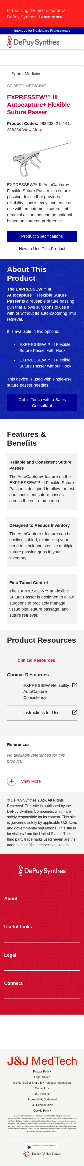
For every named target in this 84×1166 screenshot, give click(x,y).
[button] (74, 7)
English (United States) (46, 1153)
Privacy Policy (42, 1071)
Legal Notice (42, 1077)
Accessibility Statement (42, 1099)
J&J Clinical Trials (42, 1105)
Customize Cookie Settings (44, 1146)
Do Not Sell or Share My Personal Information (42, 1082)
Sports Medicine (26, 73)
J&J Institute (42, 1094)
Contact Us (42, 1088)
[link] (42, 236)
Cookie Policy (42, 1110)
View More (31, 781)
